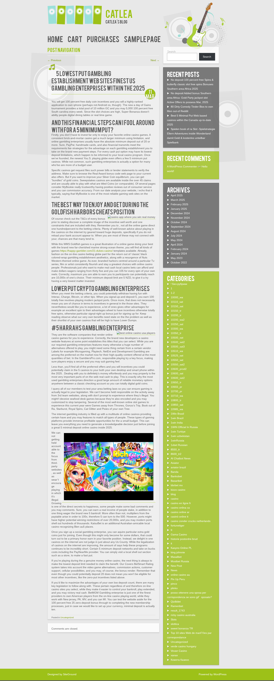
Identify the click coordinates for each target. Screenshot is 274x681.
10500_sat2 (178, 342)
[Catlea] (76, 12)
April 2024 (177, 244)
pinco (174, 583)
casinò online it (179, 516)
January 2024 (179, 253)
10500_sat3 (178, 346)
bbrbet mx (177, 485)
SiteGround (69, 674)
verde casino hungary (183, 646)
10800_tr (176, 400)
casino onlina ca (180, 507)
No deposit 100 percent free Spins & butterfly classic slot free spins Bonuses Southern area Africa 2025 (190, 84)
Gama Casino (179, 534)
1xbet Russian (179, 444)
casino (174, 498)
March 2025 (178, 199)
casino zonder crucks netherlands (190, 521)
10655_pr (176, 386)
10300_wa (177, 328)
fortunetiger (177, 525)
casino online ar (180, 512)
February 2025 (179, 204)
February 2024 (179, 249)
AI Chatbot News (180, 458)
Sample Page (142, 38)
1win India (177, 422)
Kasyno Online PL (181, 547)
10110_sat (177, 301)
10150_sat (177, 306)
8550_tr (175, 449)
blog (173, 494)
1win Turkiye (178, 431)
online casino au (180, 574)
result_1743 (178, 610)
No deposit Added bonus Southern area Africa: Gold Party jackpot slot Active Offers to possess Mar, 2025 (189, 98)
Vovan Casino (179, 650)
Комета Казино (180, 659)
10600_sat (177, 373)
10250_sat (177, 324)
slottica (175, 623)
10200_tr (176, 315)
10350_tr (176, 333)
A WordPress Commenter (182, 166)
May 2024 (176, 240)
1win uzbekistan (180, 436)
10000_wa (177, 297)
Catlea (119, 13)
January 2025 (179, 208)
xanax (174, 655)
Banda (174, 471)
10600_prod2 (179, 368)
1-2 (173, 292)
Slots (174, 619)
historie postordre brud (184, 538)
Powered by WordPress (212, 674)
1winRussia (177, 440)
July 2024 (176, 235)
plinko (174, 588)
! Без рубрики (179, 283)
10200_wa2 (178, 319)
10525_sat (177, 355)
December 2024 (180, 213)
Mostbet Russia (180, 561)
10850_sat (177, 404)
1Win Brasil (177, 413)
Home (55, 38)
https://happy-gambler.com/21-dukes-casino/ (86, 250)
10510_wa (177, 351)
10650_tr (176, 382)
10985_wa (177, 409)
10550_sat (177, 359)
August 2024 (178, 231)
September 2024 (180, 226)
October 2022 (179, 262)
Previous (54, 60)
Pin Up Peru (178, 579)
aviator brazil (178, 467)
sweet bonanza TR (182, 628)
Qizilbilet (176, 601)
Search (171, 51)
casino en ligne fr (181, 503)
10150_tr (176, 310)
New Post (176, 565)
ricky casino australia (183, 615)
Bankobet (176, 476)
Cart (75, 38)
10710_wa (177, 395)
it (171, 543)
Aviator (175, 462)
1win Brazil (177, 418)
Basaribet (176, 480)
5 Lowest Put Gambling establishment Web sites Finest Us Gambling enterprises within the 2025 (98, 80)
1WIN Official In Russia (184, 427)
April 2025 (177, 195)
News (174, 570)
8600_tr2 (176, 453)
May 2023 (176, 258)
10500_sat (177, 337)
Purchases (103, 38)
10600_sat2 (178, 377)
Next (155, 60)
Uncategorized (67, 617)
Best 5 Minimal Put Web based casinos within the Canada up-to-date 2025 (189, 120)
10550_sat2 (178, 364)
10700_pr (176, 391)
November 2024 (180, 217)
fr (171, 530)
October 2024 (179, 222)
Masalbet (176, 556)
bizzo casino (178, 489)
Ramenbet (177, 606)
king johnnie (178, 552)
